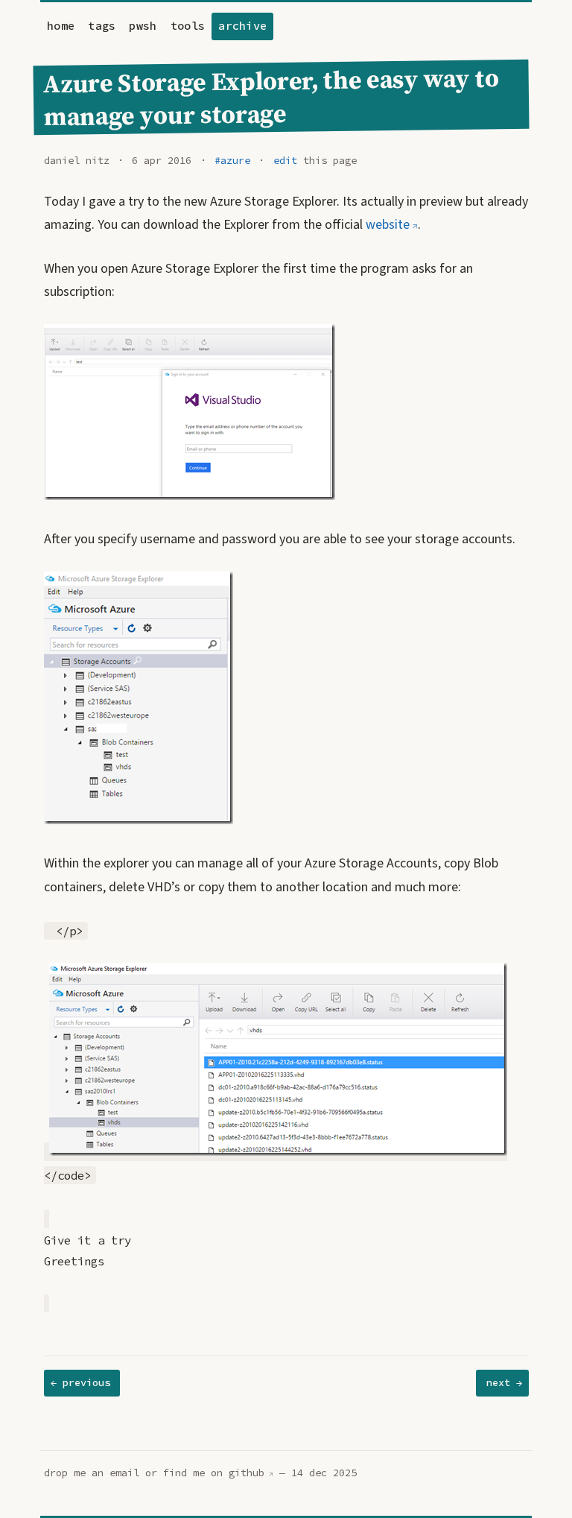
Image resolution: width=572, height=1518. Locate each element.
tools (188, 26)
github (246, 1473)
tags (101, 26)
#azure (232, 160)
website (388, 224)
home (60, 26)
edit (285, 160)
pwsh (142, 26)
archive (242, 26)
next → (504, 1382)
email (124, 1473)
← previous (80, 1382)
